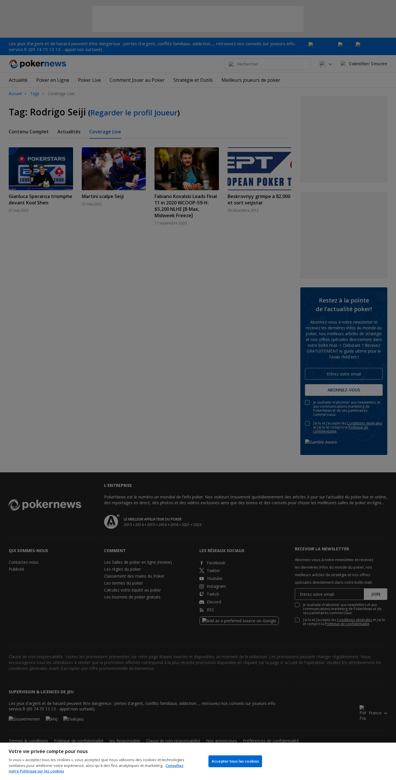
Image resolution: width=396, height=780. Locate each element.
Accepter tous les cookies (235, 761)
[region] (198, 761)
